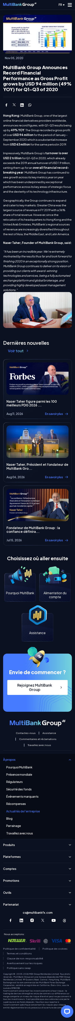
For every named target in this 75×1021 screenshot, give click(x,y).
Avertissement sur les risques (24, 963)
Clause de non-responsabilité (25, 958)
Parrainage (13, 826)
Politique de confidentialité (19, 948)
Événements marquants (22, 796)
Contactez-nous (26, 733)
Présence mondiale (19, 774)
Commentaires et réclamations (37, 739)
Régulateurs (14, 782)
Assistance (49, 733)
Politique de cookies (55, 948)
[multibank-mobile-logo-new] (19, 4)
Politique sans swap (19, 968)
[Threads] (64, 920)
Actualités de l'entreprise (23, 811)
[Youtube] (53, 920)
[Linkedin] (21, 920)
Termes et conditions (19, 953)
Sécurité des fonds (19, 789)
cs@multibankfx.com (37, 912)
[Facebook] (10, 920)
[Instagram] (32, 920)
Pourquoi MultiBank (19, 767)
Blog (9, 818)
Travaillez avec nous (39, 745)
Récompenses (16, 804)
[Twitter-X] (43, 920)
